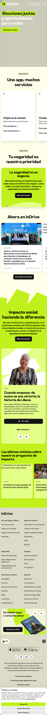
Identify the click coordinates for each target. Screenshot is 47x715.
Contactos (5, 599)
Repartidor (28, 536)
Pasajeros (28, 579)
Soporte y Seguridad (32, 595)
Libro (26, 563)
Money (27, 544)
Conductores (29, 583)
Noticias (4, 591)
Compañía (5, 579)
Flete (26, 540)
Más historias (23, 429)
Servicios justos (7, 524)
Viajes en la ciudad (8, 528)
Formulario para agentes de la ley (23, 680)
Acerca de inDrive (31, 599)
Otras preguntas (30, 603)
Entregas (5, 536)
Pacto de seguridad (9, 555)
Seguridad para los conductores (8, 566)
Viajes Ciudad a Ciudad (10, 532)
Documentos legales (23, 676)
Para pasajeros (9, 126)
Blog (3, 595)
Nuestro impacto (30, 555)
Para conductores (11, 131)
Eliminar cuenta (23, 685)
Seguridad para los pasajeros (8, 560)
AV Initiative (29, 567)
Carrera (4, 583)
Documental (29, 559)
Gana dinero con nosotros (34, 524)
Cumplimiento (7, 603)
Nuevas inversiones (9, 587)
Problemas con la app (32, 591)
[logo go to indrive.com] (9, 4)
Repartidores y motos (32, 587)
